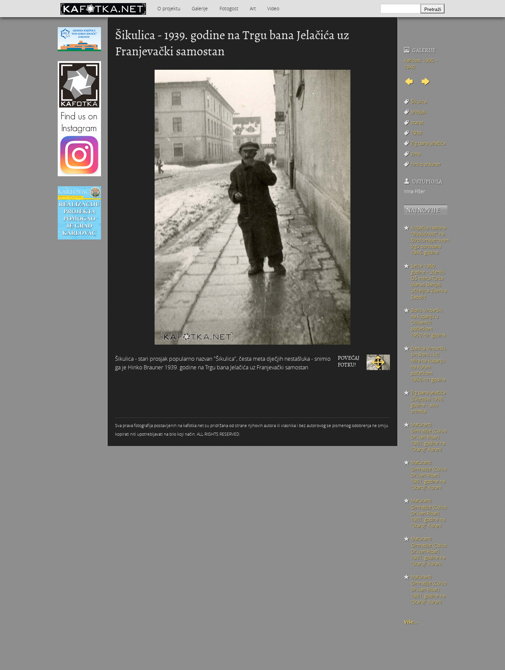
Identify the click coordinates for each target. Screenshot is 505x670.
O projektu (168, 8)
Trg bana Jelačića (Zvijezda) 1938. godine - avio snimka (428, 402)
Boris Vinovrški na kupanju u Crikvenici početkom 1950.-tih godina (428, 322)
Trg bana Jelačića (428, 143)
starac (417, 122)
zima (415, 153)
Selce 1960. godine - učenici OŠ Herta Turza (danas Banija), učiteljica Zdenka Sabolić (429, 281)
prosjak (418, 112)
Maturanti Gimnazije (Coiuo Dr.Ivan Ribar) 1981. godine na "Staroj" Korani (429, 437)
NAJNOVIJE (423, 210)
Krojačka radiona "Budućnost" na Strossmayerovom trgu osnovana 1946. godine (429, 240)
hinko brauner (426, 164)
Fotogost (229, 8)
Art (253, 8)
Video (273, 8)
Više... (411, 621)
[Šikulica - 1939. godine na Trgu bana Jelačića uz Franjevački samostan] (378, 361)
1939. (417, 133)
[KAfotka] (103, 8)
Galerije (200, 8)
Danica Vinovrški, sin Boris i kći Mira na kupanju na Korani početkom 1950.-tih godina (429, 364)
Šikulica (419, 101)
